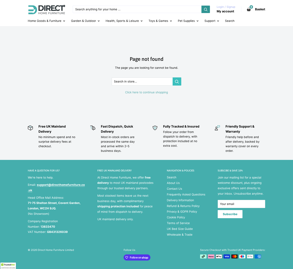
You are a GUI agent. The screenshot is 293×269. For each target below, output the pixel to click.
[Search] (205, 9)
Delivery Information (180, 200)
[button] (8, 266)
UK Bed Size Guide (180, 229)
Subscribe (230, 214)
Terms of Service (178, 223)
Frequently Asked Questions (186, 194)
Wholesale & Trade (179, 234)
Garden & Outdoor (83, 21)
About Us (173, 183)
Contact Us (174, 188)
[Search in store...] (177, 81)
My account (225, 11)
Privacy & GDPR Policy (182, 211)
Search (230, 21)
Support (209, 21)
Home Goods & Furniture (44, 21)
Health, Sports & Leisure (122, 21)
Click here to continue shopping (146, 92)
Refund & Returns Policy (183, 206)
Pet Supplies (186, 21)
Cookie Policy (176, 217)
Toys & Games (158, 21)
